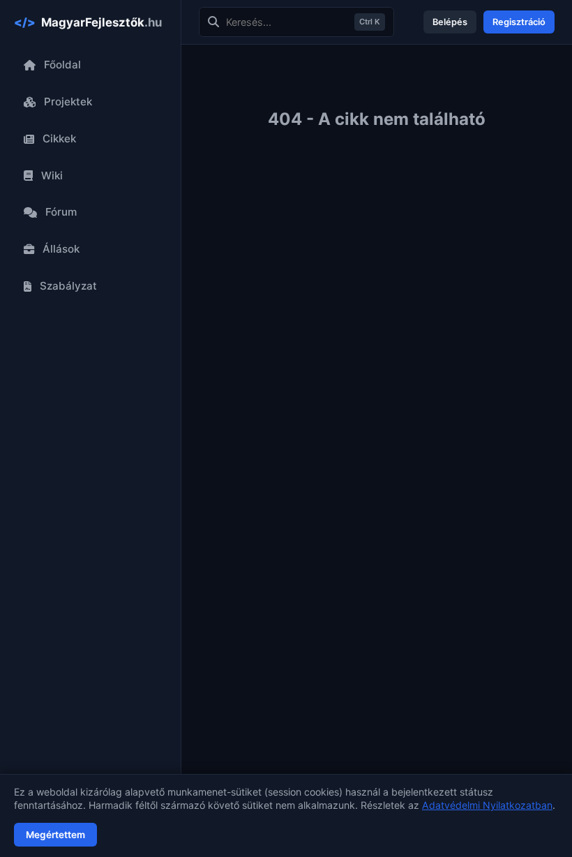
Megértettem (55, 834)
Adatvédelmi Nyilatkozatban (487, 805)
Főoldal (62, 64)
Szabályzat (68, 285)
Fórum (61, 211)
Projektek (68, 101)
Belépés (449, 22)
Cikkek (59, 138)
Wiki (52, 175)
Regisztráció (518, 22)
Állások (61, 248)
